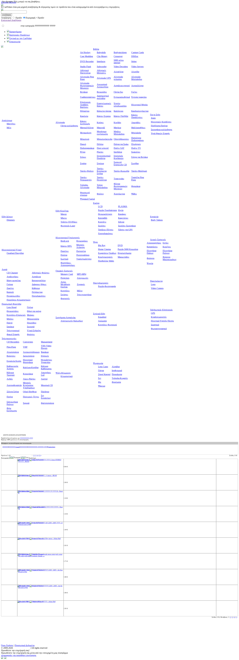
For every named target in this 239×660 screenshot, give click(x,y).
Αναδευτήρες (12, 276)
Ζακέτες (10, 288)
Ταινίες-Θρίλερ (86, 171)
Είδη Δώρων (7, 216)
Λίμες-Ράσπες (29, 379)
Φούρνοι (150, 258)
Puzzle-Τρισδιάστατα (107, 210)
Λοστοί (44, 379)
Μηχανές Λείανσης (80, 246)
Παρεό (83, 144)
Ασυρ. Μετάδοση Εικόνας (65, 284)
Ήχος (95, 242)
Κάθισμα (36, 288)
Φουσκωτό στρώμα (85, 193)
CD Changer (12, 273)
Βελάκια (84, 92)
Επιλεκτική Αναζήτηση (11, 20)
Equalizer (102, 317)
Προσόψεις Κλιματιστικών (18, 300)
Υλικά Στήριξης (34, 330)
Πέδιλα (100, 144)
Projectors (65, 278)
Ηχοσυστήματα (124, 253)
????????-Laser (14, 447)
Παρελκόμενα (156, 281)
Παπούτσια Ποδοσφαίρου (137, 139)
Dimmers (11, 220)
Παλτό (9, 323)
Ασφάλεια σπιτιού (122, 85)
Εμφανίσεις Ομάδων (107, 253)
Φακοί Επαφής (13, 334)
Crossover (118, 56)
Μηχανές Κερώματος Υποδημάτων (29, 385)
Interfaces (101, 61)
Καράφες (122, 214)
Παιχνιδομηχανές (100, 283)
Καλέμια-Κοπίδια (30, 367)
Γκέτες (134, 92)
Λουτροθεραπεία (14, 385)
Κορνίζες (102, 222)
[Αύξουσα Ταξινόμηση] (12, 458)
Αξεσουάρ (60, 122)
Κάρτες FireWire (121, 116)
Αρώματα (102, 321)
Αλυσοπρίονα (13, 352)
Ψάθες (134, 194)
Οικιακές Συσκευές (64, 271)
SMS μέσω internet (119, 61)
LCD (100, 206)
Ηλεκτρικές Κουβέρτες (161, 122)
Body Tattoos (157, 220)
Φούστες (31, 334)
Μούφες (30, 315)
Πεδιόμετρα (37, 292)
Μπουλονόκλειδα (104, 139)
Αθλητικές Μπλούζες (101, 71)
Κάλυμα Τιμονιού (11, 373)
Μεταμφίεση (85, 133)
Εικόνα (96, 203)
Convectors (28, 342)
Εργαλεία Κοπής (14, 361)
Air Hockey (85, 52)
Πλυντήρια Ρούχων (167, 251)
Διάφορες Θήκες (39, 284)
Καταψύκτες (152, 247)
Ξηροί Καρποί (104, 374)
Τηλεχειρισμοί (13, 330)
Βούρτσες (11, 356)
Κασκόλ (10, 292)
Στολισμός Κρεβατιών (119, 157)
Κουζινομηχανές (105, 257)
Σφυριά (26, 403)
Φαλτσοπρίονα (47, 403)
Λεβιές (10, 379)
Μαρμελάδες (123, 257)
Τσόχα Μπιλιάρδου (102, 186)
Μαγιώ (64, 214)
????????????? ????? (26, 438)
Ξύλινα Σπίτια (13, 391)
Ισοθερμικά (117, 370)
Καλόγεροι (118, 111)
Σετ (99, 378)
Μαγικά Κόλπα (86, 127)
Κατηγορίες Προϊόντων (19, 35)
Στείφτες (64, 294)
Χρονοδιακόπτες (105, 233)
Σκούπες (102, 226)
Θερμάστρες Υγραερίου (46, 361)
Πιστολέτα (81, 251)
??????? (5, 447)
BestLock (65, 241)
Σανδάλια (118, 152)
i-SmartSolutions (21, 648)
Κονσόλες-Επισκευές (16, 315)
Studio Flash (85, 66)
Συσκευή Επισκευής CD (120, 163)
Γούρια (10, 284)
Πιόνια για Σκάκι (121, 144)
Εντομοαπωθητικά (122, 97)
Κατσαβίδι (102, 218)
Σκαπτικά (155, 325)
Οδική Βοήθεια (30, 391)
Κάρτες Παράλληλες (136, 116)
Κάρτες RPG (66, 246)
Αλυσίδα (135, 71)
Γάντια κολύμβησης (69, 126)
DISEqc (134, 56)
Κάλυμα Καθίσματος (46, 367)
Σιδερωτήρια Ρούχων (12, 403)
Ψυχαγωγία (98, 363)
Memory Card (67, 274)
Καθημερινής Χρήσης (12, 367)
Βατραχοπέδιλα (39, 280)
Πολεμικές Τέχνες (31, 397)
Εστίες (165, 243)
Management (46, 342)
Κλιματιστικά (66, 376)
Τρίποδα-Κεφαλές (120, 378)
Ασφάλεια (36, 276)
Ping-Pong (11, 347)
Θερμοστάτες (13, 311)
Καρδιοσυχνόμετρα (139, 111)
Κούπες (100, 122)
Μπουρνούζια (33, 319)
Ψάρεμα (101, 386)
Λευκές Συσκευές (158, 239)
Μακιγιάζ (101, 127)
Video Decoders (121, 66)
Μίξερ (79, 291)
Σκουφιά (30, 327)
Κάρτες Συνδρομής (85, 122)
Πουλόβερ (31, 323)
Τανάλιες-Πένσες (105, 229)
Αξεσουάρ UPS (104, 78)
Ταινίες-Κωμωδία (121, 171)
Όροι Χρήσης (7, 645)
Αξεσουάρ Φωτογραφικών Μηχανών (87, 85)
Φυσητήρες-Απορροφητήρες (68, 264)
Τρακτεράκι (119, 178)
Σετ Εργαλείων (46, 396)
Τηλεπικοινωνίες (9, 338)
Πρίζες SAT (119, 148)
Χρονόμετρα (119, 194)
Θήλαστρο (84, 111)
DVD (120, 245)
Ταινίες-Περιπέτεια (102, 178)
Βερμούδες (102, 92)
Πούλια (64, 255)
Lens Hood (11, 307)
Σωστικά (64, 259)
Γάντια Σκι (118, 92)
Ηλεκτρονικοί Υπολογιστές (68, 237)
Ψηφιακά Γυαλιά (87, 199)
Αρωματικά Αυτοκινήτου (102, 85)
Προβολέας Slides (106, 261)
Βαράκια (45, 352)
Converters (51, 447)
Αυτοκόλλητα (137, 85)
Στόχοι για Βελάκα (139, 157)
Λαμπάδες (135, 122)
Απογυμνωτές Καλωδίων (72, 321)
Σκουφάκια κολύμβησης (161, 129)
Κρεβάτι (117, 122)
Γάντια (101, 370)
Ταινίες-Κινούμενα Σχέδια (101, 171)
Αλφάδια (116, 366)
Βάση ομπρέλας (14, 280)
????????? (23, 447)
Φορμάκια (135, 186)
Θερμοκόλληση (105, 214)
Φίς (99, 382)
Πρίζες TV (136, 148)
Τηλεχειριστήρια (84, 294)
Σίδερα (121, 222)
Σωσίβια (135, 163)
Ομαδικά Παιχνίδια (15, 253)
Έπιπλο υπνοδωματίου (120, 104)
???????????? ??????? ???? (37, 447)
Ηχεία (120, 210)
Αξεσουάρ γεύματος (118, 78)
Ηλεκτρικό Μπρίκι (139, 105)
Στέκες (83, 157)
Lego (153, 284)
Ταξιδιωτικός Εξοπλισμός (161, 310)
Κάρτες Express (104, 116)
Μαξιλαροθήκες (138, 127)
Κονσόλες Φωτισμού (107, 325)
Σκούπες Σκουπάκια (127, 226)
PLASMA (122, 206)
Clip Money (102, 56)
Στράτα (83, 163)
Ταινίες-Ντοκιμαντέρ (86, 178)
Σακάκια (10, 327)
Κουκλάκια (28, 374)
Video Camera (157, 288)
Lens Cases (103, 366)
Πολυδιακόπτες (39, 296)
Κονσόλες (65, 291)
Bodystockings (120, 52)
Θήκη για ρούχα (34, 311)
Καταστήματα (15, 32)
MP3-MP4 (81, 274)
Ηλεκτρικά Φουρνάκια (28, 361)
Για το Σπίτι (155, 114)
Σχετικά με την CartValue (20, 38)
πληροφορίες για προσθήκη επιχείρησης (18, 655)
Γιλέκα (30, 307)
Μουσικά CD (47, 385)
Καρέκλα (84, 116)
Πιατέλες (65, 251)
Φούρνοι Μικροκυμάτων (169, 258)
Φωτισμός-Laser (68, 226)
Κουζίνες (167, 247)
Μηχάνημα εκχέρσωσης (102, 132)
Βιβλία (96, 49)
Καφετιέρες (123, 218)
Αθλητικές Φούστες (40, 273)
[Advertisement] (12, 54)
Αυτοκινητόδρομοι (31, 352)
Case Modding (86, 56)
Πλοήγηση (136, 144)
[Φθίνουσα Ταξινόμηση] (10, 458)
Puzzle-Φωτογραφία (107, 286)
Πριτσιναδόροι (82, 255)
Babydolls (101, 52)
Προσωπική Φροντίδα (11, 304)
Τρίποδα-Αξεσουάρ (84, 186)
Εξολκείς (45, 356)
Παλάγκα (45, 391)
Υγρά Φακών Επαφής (160, 133)
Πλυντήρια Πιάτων (151, 251)
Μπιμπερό (84, 139)
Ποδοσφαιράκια (87, 148)
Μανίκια (117, 127)
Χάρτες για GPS (125, 229)
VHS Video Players (46, 347)
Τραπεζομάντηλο (83, 259)
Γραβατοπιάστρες (87, 97)
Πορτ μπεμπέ (103, 148)
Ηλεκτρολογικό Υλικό (11, 250)
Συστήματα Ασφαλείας (66, 317)
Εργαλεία (154, 216)
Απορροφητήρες (154, 243)
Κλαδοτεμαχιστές (159, 317)
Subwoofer (101, 66)
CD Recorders (13, 342)
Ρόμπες (100, 152)
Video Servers (137, 66)
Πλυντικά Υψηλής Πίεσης (162, 321)
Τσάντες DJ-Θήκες (69, 222)
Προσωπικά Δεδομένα (24, 645)
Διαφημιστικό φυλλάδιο (103, 97)
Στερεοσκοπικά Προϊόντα (103, 157)
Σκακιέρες (135, 152)
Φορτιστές (65, 298)
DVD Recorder (87, 61)
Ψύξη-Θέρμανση (63, 373)
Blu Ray (101, 245)
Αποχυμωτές (82, 278)
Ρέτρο (82, 152)
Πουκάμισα (117, 374)
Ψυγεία (150, 263)
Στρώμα (100, 163)
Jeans (153, 118)
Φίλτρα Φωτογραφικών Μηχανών (120, 186)
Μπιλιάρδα (136, 133)
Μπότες (10, 319)
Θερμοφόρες (82, 241)
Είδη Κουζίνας (62, 211)
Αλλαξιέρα (118, 71)
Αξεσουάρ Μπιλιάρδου (136, 78)
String (134, 61)
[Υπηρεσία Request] (36, 460)
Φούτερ (100, 194)
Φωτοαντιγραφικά (159, 328)
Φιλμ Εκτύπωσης (12, 409)
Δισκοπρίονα (28, 356)
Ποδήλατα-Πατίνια (159, 126)
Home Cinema (104, 249)
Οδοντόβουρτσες (121, 139)
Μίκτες (64, 218)
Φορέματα (116, 382)
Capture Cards (137, 52)
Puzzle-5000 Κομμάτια (128, 249)
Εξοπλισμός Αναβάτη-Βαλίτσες (85, 104)
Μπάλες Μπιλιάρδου (119, 132)
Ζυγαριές (81, 284)
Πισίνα (10, 397)
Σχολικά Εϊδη (99, 314)
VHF (25, 347)
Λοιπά (4, 269)
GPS (153, 313)
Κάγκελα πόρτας (104, 111)
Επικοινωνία (14, 41)
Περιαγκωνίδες (13, 296)
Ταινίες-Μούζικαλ (139, 171)
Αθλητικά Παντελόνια (85, 71)
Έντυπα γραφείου (139, 97)
